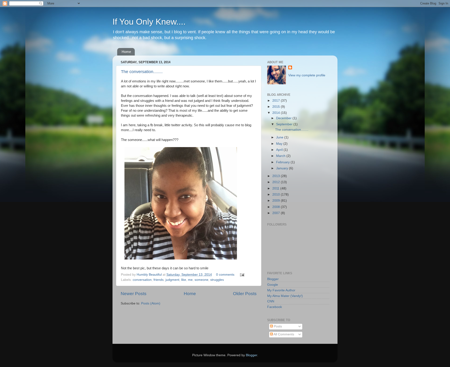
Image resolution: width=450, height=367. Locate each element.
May (279, 143)
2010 (276, 194)
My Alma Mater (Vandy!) (285, 296)
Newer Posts (133, 293)
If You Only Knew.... (149, 21)
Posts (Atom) (150, 303)
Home (126, 52)
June (280, 137)
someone (201, 280)
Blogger (273, 279)
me (190, 280)
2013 (276, 176)
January (282, 168)
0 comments (225, 274)
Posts (277, 326)
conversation (142, 280)
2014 (276, 113)
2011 (276, 188)
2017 (276, 100)
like (183, 280)
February (283, 162)
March (281, 156)
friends (159, 280)
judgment (172, 280)
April (280, 150)
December (284, 118)
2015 (276, 106)
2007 (276, 213)
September (284, 124)
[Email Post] (241, 274)
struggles (217, 280)
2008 (276, 207)
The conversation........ (142, 71)
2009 (276, 200)
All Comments (283, 334)
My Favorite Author (281, 290)
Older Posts (245, 293)
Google (272, 284)
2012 (276, 182)
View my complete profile (306, 75)
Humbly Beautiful (150, 274)
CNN (270, 301)
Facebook (274, 307)
